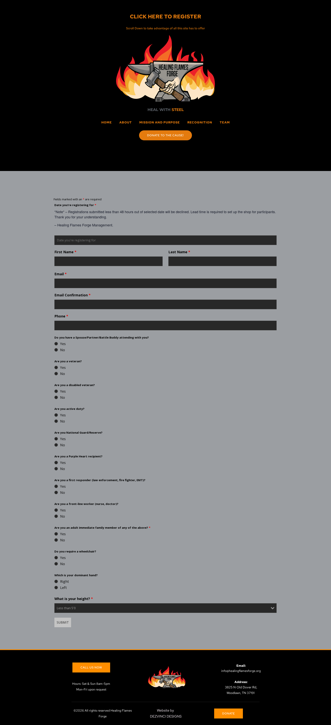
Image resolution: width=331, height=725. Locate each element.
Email (60, 274)
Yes (63, 344)
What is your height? (73, 598)
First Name (65, 252)
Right (64, 581)
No (62, 350)
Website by (166, 710)
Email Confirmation (72, 295)
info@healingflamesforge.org (241, 671)
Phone (61, 316)
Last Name (179, 252)
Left (63, 587)
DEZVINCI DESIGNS (166, 716)
